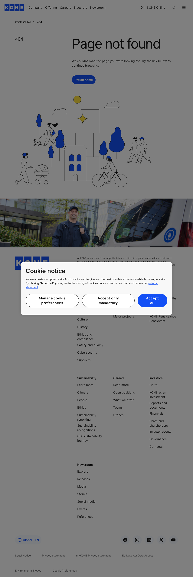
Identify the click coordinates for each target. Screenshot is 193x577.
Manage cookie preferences (52, 300)
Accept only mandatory (108, 300)
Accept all (152, 300)
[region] (96, 288)
